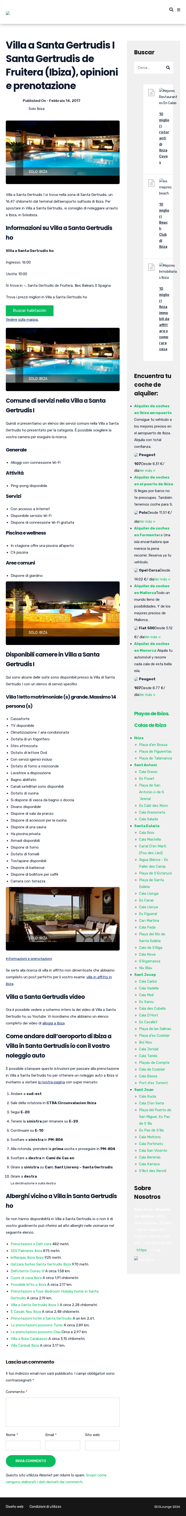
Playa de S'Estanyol (155, 873)
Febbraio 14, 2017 (64, 101)
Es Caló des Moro (153, 805)
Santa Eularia (146, 826)
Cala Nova (147, 954)
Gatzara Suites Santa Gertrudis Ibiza (41, 1264)
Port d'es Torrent (153, 1083)
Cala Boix (146, 832)
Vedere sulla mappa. (22, 319)
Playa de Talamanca (155, 758)
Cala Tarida (148, 1056)
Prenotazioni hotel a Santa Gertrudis (41, 1318)
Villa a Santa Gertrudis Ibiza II (35, 1305)
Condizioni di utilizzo (45, 1507)
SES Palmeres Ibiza (26, 1251)
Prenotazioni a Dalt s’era (31, 1244)
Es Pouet (146, 778)
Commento (16, 1392)
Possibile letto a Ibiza (28, 1284)
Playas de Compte (154, 1062)
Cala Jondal (148, 1049)
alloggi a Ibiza (53, 1023)
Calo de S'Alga (150, 947)
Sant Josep (145, 975)
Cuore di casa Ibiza (26, 1278)
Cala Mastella (150, 839)
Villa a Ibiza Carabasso (29, 1339)
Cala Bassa (148, 1076)
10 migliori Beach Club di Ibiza (164, 225)
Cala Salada (148, 819)
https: (142, 1250)
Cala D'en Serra (151, 1103)
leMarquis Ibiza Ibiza (27, 1257)
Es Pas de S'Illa (151, 1130)
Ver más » (147, 470)
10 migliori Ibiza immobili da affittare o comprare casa (164, 319)
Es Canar (146, 900)
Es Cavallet (148, 1022)
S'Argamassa (149, 961)
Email (51, 1435)
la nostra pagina (51, 1082)
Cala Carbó (148, 981)
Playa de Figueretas (155, 751)
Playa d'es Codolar (154, 1035)
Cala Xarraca (149, 1164)
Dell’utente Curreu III (27, 1271)
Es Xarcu (146, 1002)
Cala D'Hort (148, 1015)
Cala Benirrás (150, 1157)
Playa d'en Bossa (153, 745)
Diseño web (14, 1507)
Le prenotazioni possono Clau (36, 1332)
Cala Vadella (149, 988)
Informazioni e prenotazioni (29, 959)
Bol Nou (145, 1042)
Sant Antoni (145, 765)
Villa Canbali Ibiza (25, 1345)
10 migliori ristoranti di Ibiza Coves (164, 138)
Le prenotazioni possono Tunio (37, 1325)
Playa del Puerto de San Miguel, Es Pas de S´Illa (155, 1117)
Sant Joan (144, 1089)
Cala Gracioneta (152, 812)
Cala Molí (146, 995)
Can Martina (149, 920)
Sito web (92, 1435)
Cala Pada (147, 927)
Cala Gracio (148, 772)
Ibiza (138, 738)
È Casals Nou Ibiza (26, 1311)
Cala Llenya (148, 907)
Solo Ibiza (37, 109)
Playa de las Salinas (155, 1029)
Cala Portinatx (151, 1144)
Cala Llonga (148, 893)
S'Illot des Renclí (152, 1171)
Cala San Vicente (153, 1150)
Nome (12, 1435)
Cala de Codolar (152, 1069)
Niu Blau (145, 968)
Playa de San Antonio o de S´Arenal (151, 792)
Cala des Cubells (152, 1008)
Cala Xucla (147, 1096)
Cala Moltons (150, 1137)
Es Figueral (148, 914)
